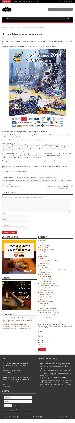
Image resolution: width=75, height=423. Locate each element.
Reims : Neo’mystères (12, 185)
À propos (4, 417)
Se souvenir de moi (22, 406)
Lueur (41, 254)
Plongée (54, 180)
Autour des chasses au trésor (48, 315)
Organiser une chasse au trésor (12, 368)
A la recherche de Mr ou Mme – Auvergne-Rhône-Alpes (19, 318)
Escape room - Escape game (11, 370)
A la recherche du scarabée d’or (48, 286)
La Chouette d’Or (44, 304)
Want (3, 421)
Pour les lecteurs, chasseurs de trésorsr (14, 365)
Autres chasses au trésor (46, 306)
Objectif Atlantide (22, 171)
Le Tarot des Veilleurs (45, 274)
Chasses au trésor (15, 28)
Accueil (6, 28)
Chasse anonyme (44, 263)
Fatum (41, 259)
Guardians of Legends (45, 272)
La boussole (6, 386)
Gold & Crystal (43, 247)
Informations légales (53, 417)
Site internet (6, 225)
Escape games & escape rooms (48, 310)
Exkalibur (42, 243)
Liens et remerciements (25, 417)
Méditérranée (46, 180)
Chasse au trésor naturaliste (27, 177)
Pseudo (40, 336)
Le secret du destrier (45, 281)
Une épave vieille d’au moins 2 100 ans (14, 324)
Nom (3, 214)
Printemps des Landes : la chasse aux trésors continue (57, 186)
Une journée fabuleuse (45, 288)
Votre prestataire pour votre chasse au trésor (16, 363)
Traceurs (43, 417)
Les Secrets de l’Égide (45, 279)
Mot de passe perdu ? (10, 410)
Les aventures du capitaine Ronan (49, 261)
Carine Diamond (44, 245)
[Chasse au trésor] (7, 11)
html (42, 342)
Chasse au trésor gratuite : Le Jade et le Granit (17, 328)
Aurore (41, 299)
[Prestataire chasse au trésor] (19, 273)
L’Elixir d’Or (42, 252)
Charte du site (13, 417)
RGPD (62, 417)
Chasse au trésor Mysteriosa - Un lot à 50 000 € (25, 1)
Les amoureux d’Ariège (46, 301)
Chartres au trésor (44, 295)
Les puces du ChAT (8, 375)
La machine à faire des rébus (11, 382)
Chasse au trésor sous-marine (47, 177)
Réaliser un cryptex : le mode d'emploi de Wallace (17, 377)
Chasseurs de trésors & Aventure (49, 313)
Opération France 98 (45, 297)
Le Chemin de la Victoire (46, 292)
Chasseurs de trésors (9, 372)
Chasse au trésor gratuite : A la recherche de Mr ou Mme (20, 326)
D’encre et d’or (43, 265)
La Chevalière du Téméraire (47, 290)
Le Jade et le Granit (45, 277)
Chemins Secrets (44, 256)
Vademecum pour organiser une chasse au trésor (17, 379)
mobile (43, 347)
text (42, 345)
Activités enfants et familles (47, 308)
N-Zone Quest (43, 268)
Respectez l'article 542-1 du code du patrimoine (54, 377)
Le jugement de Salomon (46, 249)
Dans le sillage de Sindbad (47, 283)
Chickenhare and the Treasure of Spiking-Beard (53, 270)
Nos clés (5, 384)
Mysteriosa (42, 240)
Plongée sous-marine (65, 180)
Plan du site (36, 417)
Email (3, 220)
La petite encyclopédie (45, 317)
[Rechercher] (71, 9)
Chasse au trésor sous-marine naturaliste (15, 180)
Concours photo (35, 180)
